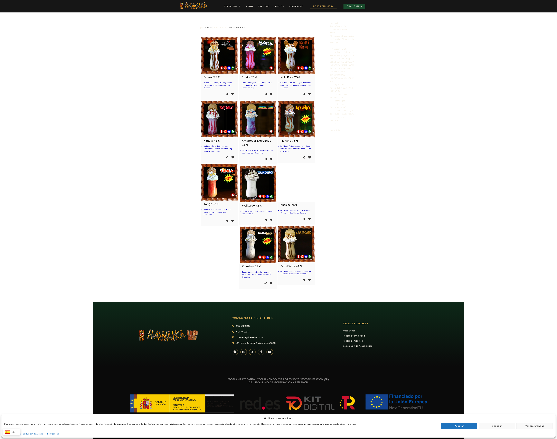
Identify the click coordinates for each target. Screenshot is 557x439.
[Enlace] (193, 8)
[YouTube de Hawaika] (269, 352)
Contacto (296, 6)
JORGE (208, 27)
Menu (249, 6)
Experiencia (232, 6)
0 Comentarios (237, 27)
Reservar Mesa (323, 6)
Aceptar (459, 426)
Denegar (497, 426)
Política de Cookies (353, 341)
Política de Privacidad (354, 336)
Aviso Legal (54, 434)
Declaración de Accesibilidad (35, 434)
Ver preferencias (534, 426)
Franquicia (354, 6)
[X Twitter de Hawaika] (252, 352)
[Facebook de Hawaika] (235, 352)
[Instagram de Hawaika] (243, 352)
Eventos (264, 6)
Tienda (279, 6)
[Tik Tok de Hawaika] (261, 352)
